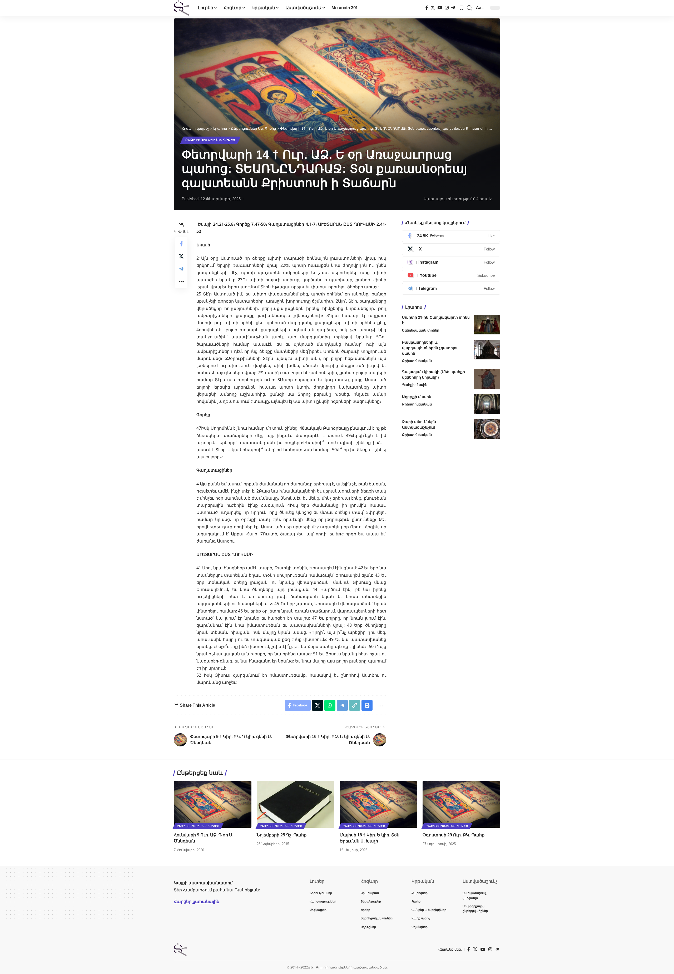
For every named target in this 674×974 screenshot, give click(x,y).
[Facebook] (426, 7)
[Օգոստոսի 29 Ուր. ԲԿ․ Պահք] (461, 804)
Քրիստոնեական (417, 361)
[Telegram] (453, 7)
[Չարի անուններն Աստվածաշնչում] (487, 429)
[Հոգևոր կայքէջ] (182, 8)
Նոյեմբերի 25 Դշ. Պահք (281, 835)
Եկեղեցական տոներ (420, 330)
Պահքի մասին (414, 385)
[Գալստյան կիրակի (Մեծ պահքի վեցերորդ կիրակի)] (487, 379)
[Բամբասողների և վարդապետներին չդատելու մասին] (487, 349)
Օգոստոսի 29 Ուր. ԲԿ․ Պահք (453, 835)
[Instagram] (447, 7)
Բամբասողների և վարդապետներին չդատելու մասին (430, 347)
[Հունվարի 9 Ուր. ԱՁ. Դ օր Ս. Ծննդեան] (212, 804)
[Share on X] (181, 256)
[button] (469, 7)
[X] (432, 7)
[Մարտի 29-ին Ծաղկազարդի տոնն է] (487, 324)
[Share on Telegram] (181, 268)
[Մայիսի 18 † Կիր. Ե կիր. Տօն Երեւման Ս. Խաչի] (378, 804)
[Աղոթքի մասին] (487, 404)
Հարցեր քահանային (196, 901)
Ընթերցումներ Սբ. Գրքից (210, 140)
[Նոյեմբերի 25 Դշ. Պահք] (295, 804)
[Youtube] (451, 276)
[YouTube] (440, 7)
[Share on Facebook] (181, 243)
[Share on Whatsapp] (329, 705)
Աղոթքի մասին (416, 397)
